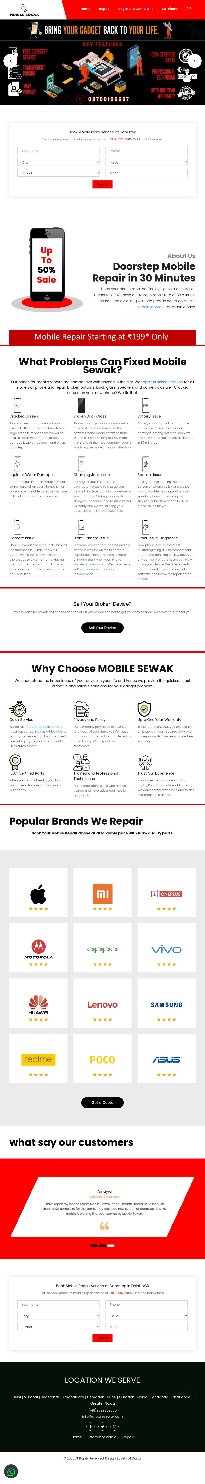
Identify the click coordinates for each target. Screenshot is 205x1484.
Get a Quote (102, 1102)
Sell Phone (170, 8)
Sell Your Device (102, 627)
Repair (104, 8)
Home (85, 8)
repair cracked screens (162, 381)
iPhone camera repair (93, 569)
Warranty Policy (102, 1437)
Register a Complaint (135, 8)
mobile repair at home (43, 727)
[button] (10, 61)
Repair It (102, 184)
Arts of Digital (131, 1458)
